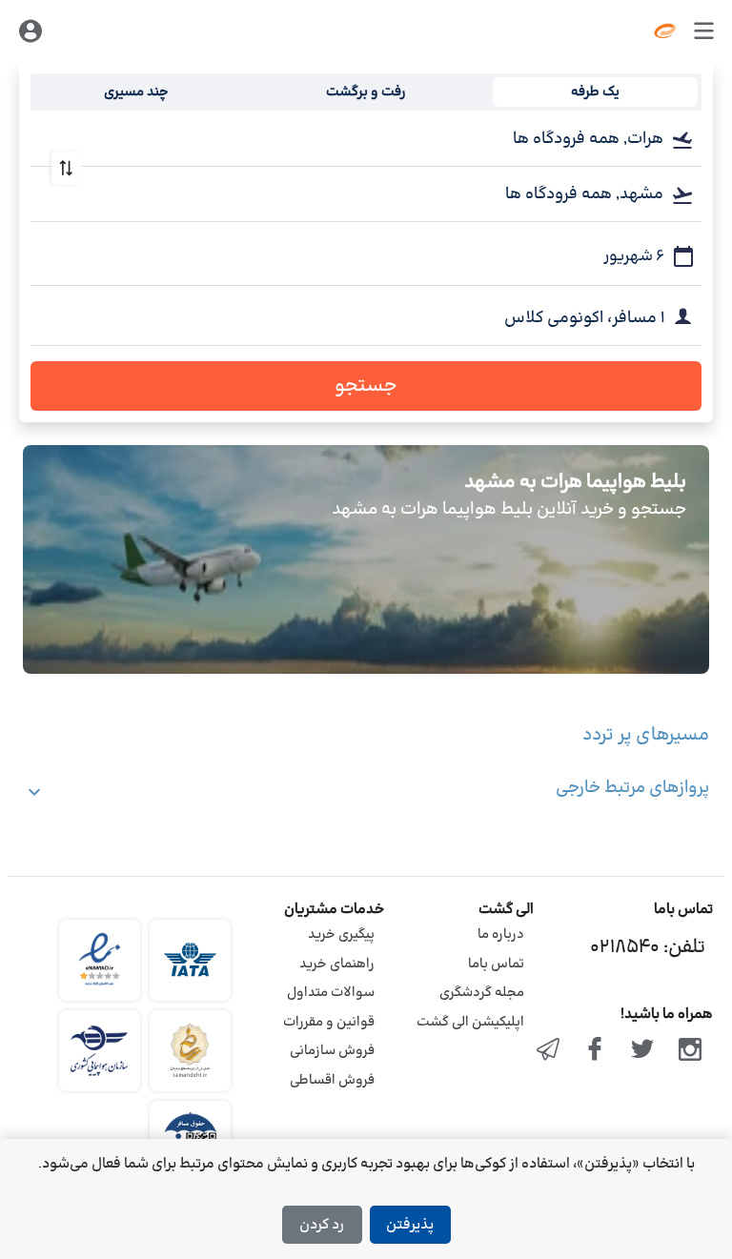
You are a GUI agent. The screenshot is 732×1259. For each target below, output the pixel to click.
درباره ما (501, 934)
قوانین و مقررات (329, 1022)
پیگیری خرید (341, 934)
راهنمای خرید (337, 964)
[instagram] (690, 1051)
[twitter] (642, 1051)
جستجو (366, 386)
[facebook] (596, 1051)
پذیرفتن (410, 1225)
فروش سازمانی (332, 1051)
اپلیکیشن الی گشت (470, 1022)
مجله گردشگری (481, 993)
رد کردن (321, 1225)
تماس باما (496, 964)
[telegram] (548, 1051)
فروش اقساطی (332, 1080)
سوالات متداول (331, 993)
